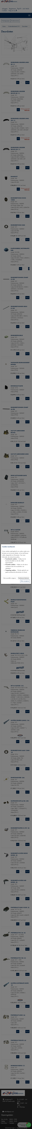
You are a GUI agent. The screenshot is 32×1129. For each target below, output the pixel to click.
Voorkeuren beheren (23, 578)
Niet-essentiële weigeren (9, 578)
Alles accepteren (25, 581)
